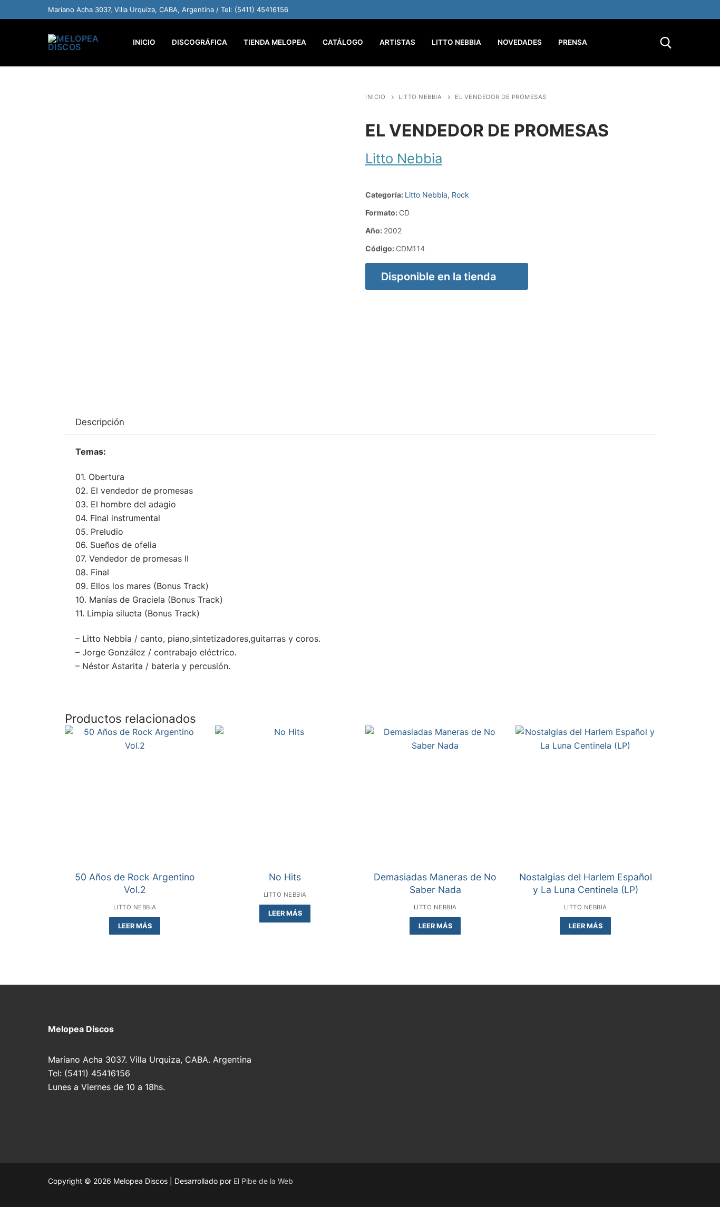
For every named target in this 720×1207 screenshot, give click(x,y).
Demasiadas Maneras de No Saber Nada (435, 883)
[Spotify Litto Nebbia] (596, 9)
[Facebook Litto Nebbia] (640, 9)
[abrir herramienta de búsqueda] (666, 43)
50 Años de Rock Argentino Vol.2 (135, 883)
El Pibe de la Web (263, 1180)
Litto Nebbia (420, 97)
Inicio (375, 97)
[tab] (100, 423)
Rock (460, 194)
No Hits (285, 876)
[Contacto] (662, 9)
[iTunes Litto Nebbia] (618, 9)
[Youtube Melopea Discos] (574, 9)
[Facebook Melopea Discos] (551, 9)
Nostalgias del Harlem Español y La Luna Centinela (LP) (585, 883)
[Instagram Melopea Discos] (529, 9)
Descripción (99, 422)
